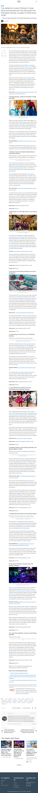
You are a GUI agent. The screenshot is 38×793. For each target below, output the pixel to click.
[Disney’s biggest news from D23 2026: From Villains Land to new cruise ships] (6, 744)
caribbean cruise (28, 698)
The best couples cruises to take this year (19, 673)
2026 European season (16, 531)
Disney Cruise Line (15, 700)
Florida (10, 702)
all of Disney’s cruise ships (28, 65)
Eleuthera (3, 702)
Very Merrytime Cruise (29, 702)
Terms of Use (18, 791)
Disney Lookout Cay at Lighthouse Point (7, 701)
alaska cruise (10, 698)
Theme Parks (3, 746)
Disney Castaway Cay (20, 164)
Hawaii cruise (14, 702)
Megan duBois (10, 713)
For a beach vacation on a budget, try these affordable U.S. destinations (31, 752)
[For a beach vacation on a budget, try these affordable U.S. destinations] (31, 744)
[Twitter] (5, 53)
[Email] (5, 56)
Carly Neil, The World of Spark (19, 758)
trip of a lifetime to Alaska (28, 458)
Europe (7, 702)
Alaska (6, 698)
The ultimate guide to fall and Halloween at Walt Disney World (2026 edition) (19, 753)
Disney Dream (26, 700)
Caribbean (23, 698)
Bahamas (19, 698)
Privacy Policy (23, 791)
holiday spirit (26, 411)
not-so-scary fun (12, 196)
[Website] (31, 724)
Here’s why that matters (23, 693)
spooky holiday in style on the (18, 237)
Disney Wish (25, 701)
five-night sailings (20, 377)
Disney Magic (15, 701)
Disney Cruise (9, 700)
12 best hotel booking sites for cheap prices (24, 312)
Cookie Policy (28, 791)
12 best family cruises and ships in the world (23, 251)
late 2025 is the (28, 343)
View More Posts (33, 713)
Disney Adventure (4, 700)
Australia (15, 698)
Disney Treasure (25, 66)
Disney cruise (26, 122)
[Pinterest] (2, 56)
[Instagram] (34, 724)
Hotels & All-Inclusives (30, 746)
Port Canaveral (23, 702)
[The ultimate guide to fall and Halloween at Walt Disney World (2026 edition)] (19, 744)
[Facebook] (2, 53)
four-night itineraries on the (18, 167)
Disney (32, 698)
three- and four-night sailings (15, 320)
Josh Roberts (27, 47)
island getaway (28, 77)
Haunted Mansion (27, 608)
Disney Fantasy (31, 700)
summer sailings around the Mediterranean (18, 523)
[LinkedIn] (35, 724)
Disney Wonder (30, 701)
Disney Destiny (21, 700)
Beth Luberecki (30, 761)
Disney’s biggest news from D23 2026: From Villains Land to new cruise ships (6, 752)
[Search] (36, 1)
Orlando (19, 702)
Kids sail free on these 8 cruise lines (24, 438)
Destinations (29, 745)
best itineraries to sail (28, 145)
